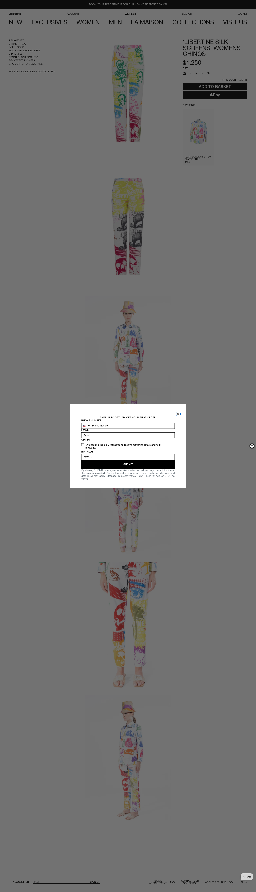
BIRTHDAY (87, 451)
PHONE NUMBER (91, 420)
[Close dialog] (178, 414)
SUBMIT (128, 464)
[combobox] (86, 426)
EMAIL (85, 430)
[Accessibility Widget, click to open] (252, 446)
